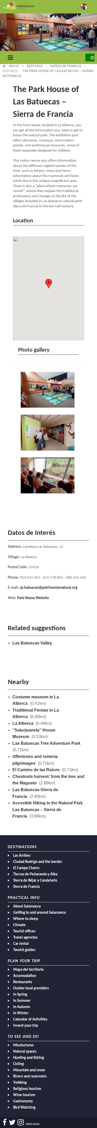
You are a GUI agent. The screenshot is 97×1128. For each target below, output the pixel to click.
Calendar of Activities (30, 1019)
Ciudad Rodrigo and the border (37, 862)
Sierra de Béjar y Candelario (35, 881)
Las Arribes (22, 856)
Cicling (18, 1064)
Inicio (14, 66)
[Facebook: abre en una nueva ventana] (5, 1122)
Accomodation (24, 976)
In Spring (20, 995)
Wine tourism (24, 1095)
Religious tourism (27, 1089)
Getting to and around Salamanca (39, 913)
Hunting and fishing (28, 1058)
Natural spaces (24, 1052)
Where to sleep (25, 919)
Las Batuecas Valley (32, 643)
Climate (19, 925)
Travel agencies (25, 938)
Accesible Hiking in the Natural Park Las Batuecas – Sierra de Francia (47, 809)
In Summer (22, 1001)
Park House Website (33, 598)
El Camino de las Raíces (36, 770)
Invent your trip (25, 1026)
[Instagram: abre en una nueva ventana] (21, 1122)
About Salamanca (27, 907)
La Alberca (22, 723)
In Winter (20, 1013)
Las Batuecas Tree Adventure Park (46, 743)
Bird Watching (24, 1108)
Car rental (21, 944)
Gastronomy (23, 1101)
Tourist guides (24, 950)
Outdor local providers (31, 988)
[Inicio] (17, 5)
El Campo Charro (26, 868)
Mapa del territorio (28, 970)
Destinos (34, 66)
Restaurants (22, 982)
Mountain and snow (29, 1070)
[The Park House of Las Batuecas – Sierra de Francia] (48, 390)
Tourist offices (24, 931)
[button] (48, 283)
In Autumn (21, 1007)
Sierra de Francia (26, 887)
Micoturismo (23, 1045)
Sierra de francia (65, 66)
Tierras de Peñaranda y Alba (35, 874)
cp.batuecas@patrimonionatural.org (48, 588)
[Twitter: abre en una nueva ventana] (12, 1122)
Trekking (20, 1083)
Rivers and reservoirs (30, 1077)
